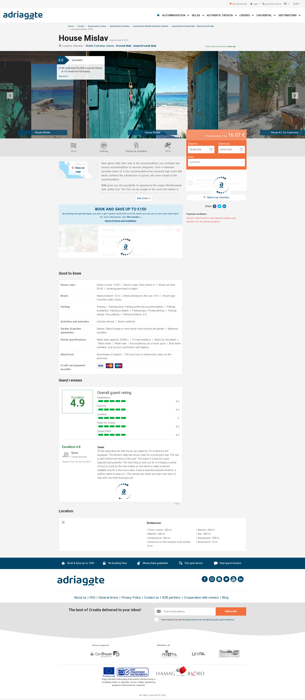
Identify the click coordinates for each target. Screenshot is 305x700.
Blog (225, 597)
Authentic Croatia (221, 15)
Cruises (245, 15)
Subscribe (231, 611)
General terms (108, 597)
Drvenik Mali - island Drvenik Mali (136, 45)
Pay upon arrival (193, 563)
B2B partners (171, 597)
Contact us (151, 597)
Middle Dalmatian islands (100, 45)
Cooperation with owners (201, 597)
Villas (197, 15)
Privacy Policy (131, 597)
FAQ (92, 597)
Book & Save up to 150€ (80, 563)
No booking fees (117, 563)
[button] (287, 4)
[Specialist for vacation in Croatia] (81, 580)
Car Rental (265, 15)
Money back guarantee (155, 563)
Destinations (288, 15)
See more (63, 76)
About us (80, 597)
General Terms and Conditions (120, 220)
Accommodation (174, 15)
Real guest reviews (230, 563)
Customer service (273, 4)
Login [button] (255, 4)
